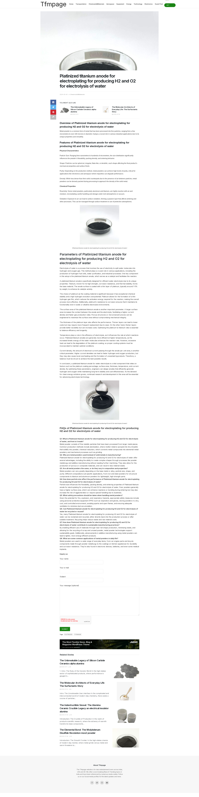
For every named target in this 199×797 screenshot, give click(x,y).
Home (71, 4)
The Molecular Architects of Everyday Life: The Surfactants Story (124, 109)
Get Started (170, 5)
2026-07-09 (64, 715)
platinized (68, 634)
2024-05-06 (64, 94)
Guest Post (159, 4)
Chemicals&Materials (96, 4)
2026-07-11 (75, 114)
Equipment (120, 4)
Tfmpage (53, 4)
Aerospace (110, 4)
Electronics (149, 4)
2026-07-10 (116, 114)
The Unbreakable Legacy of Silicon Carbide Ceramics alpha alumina (83, 109)
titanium (77, 634)
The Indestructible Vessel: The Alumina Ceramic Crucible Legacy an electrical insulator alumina (84, 708)
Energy (128, 4)
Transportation (81, 4)
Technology (138, 4)
